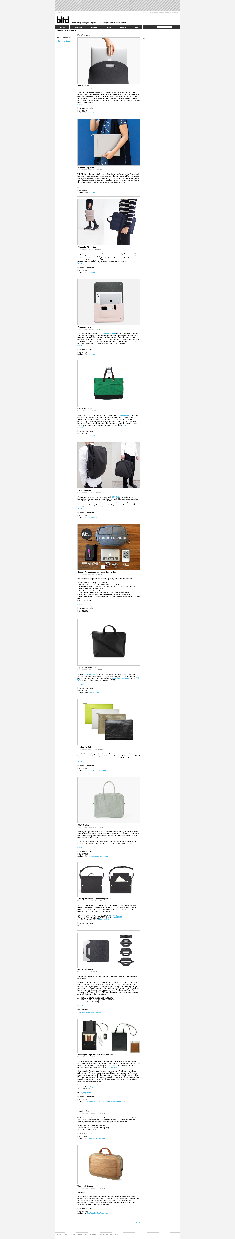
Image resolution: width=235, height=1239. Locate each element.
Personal (108, 27)
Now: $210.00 (104, 919)
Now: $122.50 (117, 917)
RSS (167, 12)
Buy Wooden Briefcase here (97, 1213)
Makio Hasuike (92, 674)
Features (123, 27)
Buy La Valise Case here (96, 1138)
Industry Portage (123, 415)
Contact (162, 12)
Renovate (94, 27)
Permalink (98, 88)
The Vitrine (93, 436)
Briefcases (72, 30)
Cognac (92, 1087)
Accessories (78, 27)
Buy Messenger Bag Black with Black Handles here (106, 1101)
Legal (156, 12)
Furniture (62, 27)
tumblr (115, 1234)
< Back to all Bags (63, 41)
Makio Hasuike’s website (121, 678)
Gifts (136, 27)
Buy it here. (81, 1006)
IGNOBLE (115, 497)
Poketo (92, 113)
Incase (91, 613)
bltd (63, 20)
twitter (102, 1234)
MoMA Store (94, 693)
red (125, 425)
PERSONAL (60, 30)
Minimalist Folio (109, 334)
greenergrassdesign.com (98, 856)
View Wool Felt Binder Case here (89, 1013)
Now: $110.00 (113, 915)
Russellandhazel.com (97, 770)
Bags (66, 30)
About (151, 12)
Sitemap (145, 12)
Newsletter (174, 12)
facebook (109, 1234)
